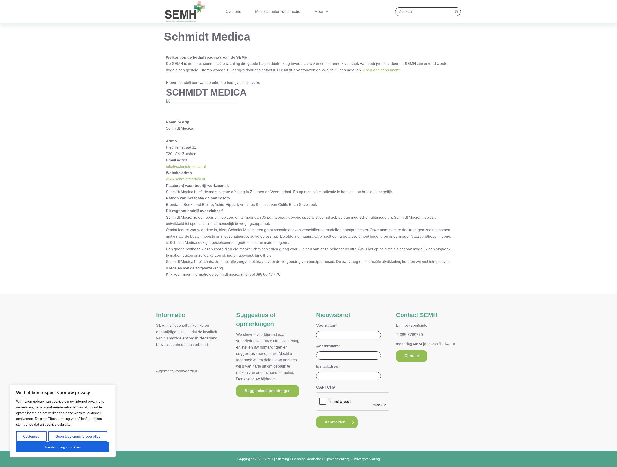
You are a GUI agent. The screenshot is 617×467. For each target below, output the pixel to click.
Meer (319, 11)
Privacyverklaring (367, 459)
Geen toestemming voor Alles (77, 436)
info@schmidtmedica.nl (186, 167)
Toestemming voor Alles (63, 447)
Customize (31, 436)
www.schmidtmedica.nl (185, 179)
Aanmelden (335, 422)
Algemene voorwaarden (176, 371)
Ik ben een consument (380, 70)
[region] (63, 421)
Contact (411, 356)
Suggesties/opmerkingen (268, 391)
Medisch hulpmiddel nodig (277, 11)
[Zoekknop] (456, 11)
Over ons (233, 11)
